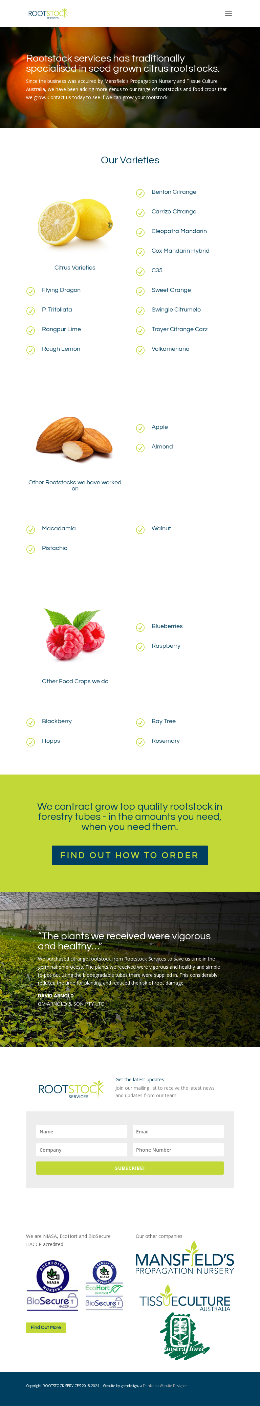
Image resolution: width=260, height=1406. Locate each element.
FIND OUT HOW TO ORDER (129, 855)
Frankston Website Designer (165, 1385)
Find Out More (46, 1327)
